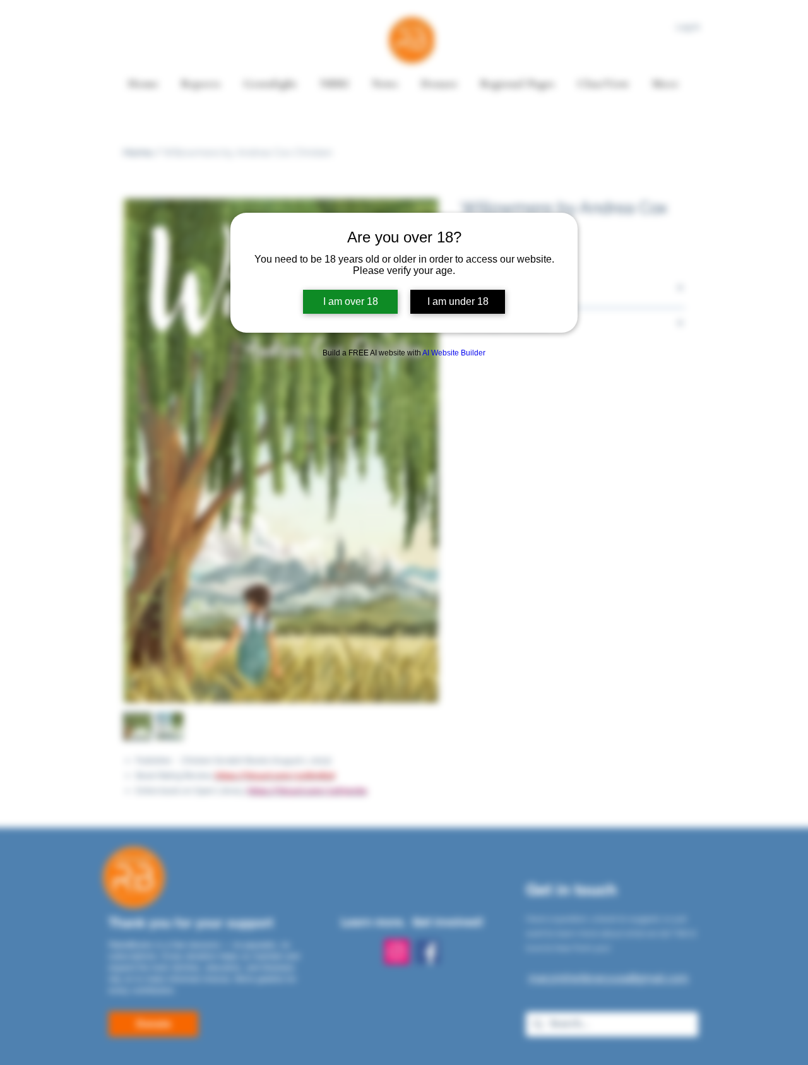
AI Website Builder (453, 352)
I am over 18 (350, 301)
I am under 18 (458, 301)
